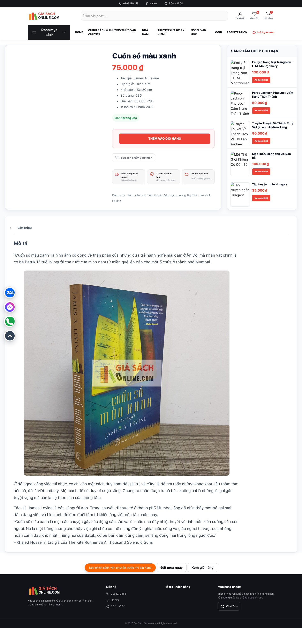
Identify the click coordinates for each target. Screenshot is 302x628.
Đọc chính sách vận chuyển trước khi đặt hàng (120, 567)
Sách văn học (136, 195)
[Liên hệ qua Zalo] (10, 292)
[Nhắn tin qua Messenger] (10, 307)
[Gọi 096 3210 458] (10, 321)
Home (79, 32)
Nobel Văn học (198, 32)
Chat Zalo (231, 606)
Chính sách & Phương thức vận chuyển (112, 32)
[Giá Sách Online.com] (50, 16)
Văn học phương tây (177, 195)
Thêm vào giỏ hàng (164, 138)
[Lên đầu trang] (10, 335)
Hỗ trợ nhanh (265, 32)
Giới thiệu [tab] (24, 228)
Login (218, 32)
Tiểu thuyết (155, 195)
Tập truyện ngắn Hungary (270, 184)
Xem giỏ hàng (202, 567)
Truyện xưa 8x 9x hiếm (171, 32)
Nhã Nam (145, 32)
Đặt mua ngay (172, 567)
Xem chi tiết (261, 79)
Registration (237, 32)
